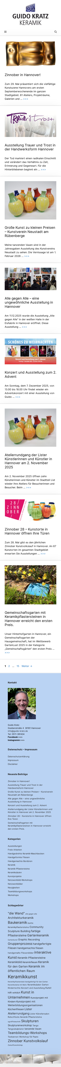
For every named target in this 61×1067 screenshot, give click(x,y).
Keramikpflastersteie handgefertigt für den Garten (28, 982)
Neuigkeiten (14, 887)
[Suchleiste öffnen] (55, 31)
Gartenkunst (13, 940)
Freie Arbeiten (15, 849)
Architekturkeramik (21, 917)
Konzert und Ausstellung (33, 988)
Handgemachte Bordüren (20, 861)
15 (18, 666)
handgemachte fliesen (30, 948)
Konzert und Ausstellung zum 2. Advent (27, 805)
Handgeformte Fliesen (19, 857)
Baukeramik (17, 922)
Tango (35, 1025)
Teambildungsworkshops (20, 891)
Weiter (27, 666)
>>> (25, 98)
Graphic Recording (29, 939)
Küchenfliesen (16, 1009)
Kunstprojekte (15, 876)
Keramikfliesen (30, 962)
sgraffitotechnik (14, 1022)
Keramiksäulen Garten (38, 985)
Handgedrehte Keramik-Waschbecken (26, 853)
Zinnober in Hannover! (23, 75)
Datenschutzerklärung (18, 756)
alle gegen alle (31, 914)
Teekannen (13, 1037)
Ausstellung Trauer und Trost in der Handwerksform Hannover (30, 147)
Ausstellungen (15, 846)
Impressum (13, 760)
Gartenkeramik (38, 935)
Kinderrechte (14, 988)
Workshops (13, 895)
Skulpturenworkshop (20, 1025)
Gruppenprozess (20, 944)
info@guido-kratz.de (18, 731)
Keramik (11, 865)
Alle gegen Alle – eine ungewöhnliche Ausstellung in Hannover (29, 302)
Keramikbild (15, 962)
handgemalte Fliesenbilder (21, 953)
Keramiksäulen (15, 872)
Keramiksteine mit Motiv (17, 985)
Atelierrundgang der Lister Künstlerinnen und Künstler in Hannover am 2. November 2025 (28, 461)
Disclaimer (13, 764)
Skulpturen (30, 1021)
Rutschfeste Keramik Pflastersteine (25, 1017)
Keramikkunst (22, 976)
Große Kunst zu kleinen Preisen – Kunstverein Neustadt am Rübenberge (30, 232)
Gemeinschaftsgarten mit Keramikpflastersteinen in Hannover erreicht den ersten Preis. (28, 619)
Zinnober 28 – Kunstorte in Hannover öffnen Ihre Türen (27, 531)
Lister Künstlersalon (39, 1014)
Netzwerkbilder (15, 884)
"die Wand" (16, 913)
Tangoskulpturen (16, 1029)
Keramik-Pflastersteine (19, 868)
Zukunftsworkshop (15, 1045)
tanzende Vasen (33, 1028)
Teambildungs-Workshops (27, 1033)
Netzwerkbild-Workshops (20, 880)
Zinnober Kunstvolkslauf (28, 1041)
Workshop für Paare (28, 1037)
